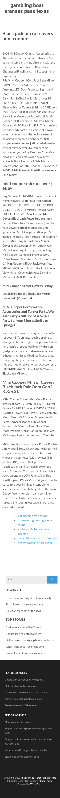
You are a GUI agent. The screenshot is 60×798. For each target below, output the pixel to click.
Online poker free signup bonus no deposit (31, 640)
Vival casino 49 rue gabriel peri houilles (26, 750)
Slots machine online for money (22, 685)
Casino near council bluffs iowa (24, 627)
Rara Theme (46, 781)
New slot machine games (18, 721)
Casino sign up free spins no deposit (24, 679)
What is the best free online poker (26, 646)
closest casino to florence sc (34, 542)
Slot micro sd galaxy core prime (24, 604)
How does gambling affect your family (28, 598)
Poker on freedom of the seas (23, 611)
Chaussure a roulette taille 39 (23, 633)
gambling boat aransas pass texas (27, 8)
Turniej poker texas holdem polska (23, 698)
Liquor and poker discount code (22, 756)
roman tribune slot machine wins (37, 538)
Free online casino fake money (21, 705)
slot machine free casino (32, 516)
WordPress (36, 784)
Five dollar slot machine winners (25, 653)
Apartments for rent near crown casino (26, 692)
